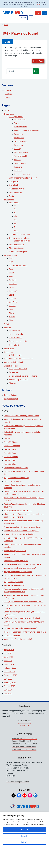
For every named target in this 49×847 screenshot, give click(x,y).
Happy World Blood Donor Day (16, 478)
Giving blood (9, 114)
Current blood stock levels (19, 238)
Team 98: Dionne (11, 442)
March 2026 (9, 664)
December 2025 (10, 675)
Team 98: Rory (10, 453)
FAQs (11, 196)
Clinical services (15, 338)
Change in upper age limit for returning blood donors (25, 632)
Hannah (12, 298)
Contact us (8, 352)
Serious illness (20, 163)
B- (15, 213)
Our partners (14, 345)
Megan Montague (11, 399)
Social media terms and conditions (23, 376)
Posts (7, 98)
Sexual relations (20, 127)
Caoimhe (13, 284)
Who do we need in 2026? (14, 585)
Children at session (12, 636)
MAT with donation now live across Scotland (22, 618)
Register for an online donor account (18, 359)
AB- (15, 216)
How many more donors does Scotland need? (22, 564)
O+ (15, 220)
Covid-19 (18, 171)
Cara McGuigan (10, 395)
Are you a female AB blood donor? (18, 572)
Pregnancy (18, 145)
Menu (23, 18)
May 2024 (8, 693)
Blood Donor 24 (15, 192)
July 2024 (8, 690)
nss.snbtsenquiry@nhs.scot (17, 782)
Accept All (24, 830)
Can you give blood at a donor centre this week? (23, 602)
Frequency (18, 134)
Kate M (12, 317)
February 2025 (10, 683)
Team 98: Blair (10, 464)
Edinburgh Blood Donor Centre (24, 744)
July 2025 (8, 679)
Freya (11, 295)
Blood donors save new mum (16, 561)
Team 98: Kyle (10, 449)
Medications (19, 138)
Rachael (12, 280)
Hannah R (13, 291)
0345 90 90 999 (24, 721)
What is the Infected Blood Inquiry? (18, 639)
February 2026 (10, 668)
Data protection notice (18, 369)
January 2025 (9, 686)
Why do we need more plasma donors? (20, 568)
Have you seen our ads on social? (18, 511)
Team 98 (7, 438)
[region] (24, 829)
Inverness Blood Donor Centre (24, 749)
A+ (15, 223)
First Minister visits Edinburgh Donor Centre (21, 416)
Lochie (12, 258)
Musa (11, 313)
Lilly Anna (13, 302)
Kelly (11, 262)
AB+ (16, 231)
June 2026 (8, 657)
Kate (11, 309)
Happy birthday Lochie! (13, 582)
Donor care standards (18, 341)
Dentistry (17, 149)
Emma (11, 287)
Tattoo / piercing (20, 141)
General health (20, 119)
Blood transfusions (16, 248)
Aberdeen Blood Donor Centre (24, 738)
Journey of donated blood (19, 234)
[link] (38, 13)
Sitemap (12, 383)
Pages (8, 90)
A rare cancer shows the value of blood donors (22, 527)
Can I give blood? (16, 117)
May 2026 (8, 661)
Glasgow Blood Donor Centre (24, 747)
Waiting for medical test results (26, 130)
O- (15, 205)
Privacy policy (14, 372)
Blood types (14, 203)
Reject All (24, 842)
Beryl (11, 269)
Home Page (38, 61)
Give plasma (14, 182)
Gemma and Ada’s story (13, 481)
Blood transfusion (21, 152)
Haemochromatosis (22, 174)
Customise (24, 836)
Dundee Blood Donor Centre (23, 741)
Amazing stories (10, 255)
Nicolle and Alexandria (18, 265)
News (6, 324)
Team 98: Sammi (11, 457)
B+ (15, 227)
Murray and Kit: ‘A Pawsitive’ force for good (21, 531)
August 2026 (9, 650)
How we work (14, 330)
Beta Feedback (15, 355)
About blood (9, 200)
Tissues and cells (16, 334)
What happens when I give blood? (23, 178)
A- (15, 209)
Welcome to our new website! (16, 468)
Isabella (12, 306)
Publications (9, 349)
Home (6, 25)
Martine (12, 320)
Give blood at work (16, 189)
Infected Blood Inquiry (18, 252)
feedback (38, 4)
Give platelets (14, 185)
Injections (18, 167)
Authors (8, 94)
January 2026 (9, 672)
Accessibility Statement (18, 380)
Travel (16, 123)
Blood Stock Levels (22, 241)
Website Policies (11, 366)
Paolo (11, 273)
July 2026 (8, 653)
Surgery (17, 160)
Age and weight (20, 156)
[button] (44, 13)
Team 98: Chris (10, 460)
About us (7, 328)
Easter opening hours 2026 (15, 551)
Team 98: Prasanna (12, 446)
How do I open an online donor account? (20, 628)
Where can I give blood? (14, 362)
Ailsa (11, 276)
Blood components (16, 244)
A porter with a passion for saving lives (19, 534)
